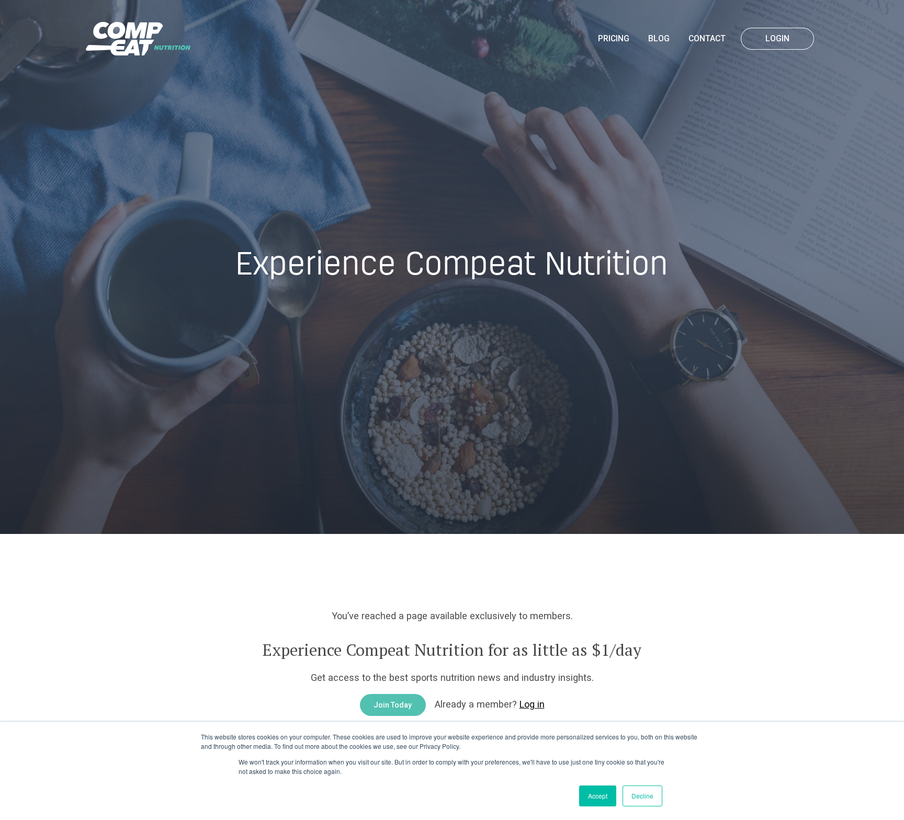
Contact (707, 38)
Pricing (613, 38)
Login (777, 38)
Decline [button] (642, 795)
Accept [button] (597, 795)
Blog (659, 38)
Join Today (393, 705)
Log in (532, 704)
